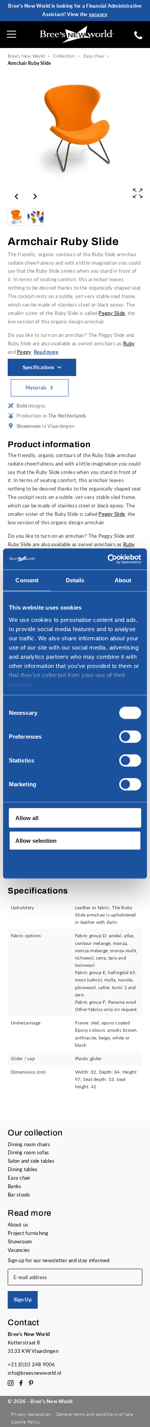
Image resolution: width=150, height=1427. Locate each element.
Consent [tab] (26, 580)
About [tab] (123, 580)
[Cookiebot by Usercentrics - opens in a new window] (108, 559)
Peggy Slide (111, 313)
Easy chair (94, 55)
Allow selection (36, 840)
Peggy (24, 352)
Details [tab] (75, 580)
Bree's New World (26, 55)
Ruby (129, 343)
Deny (22, 863)
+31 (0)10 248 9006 (31, 1364)
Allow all (26, 818)
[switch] (130, 737)
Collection (64, 55)
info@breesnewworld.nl (35, 1373)
